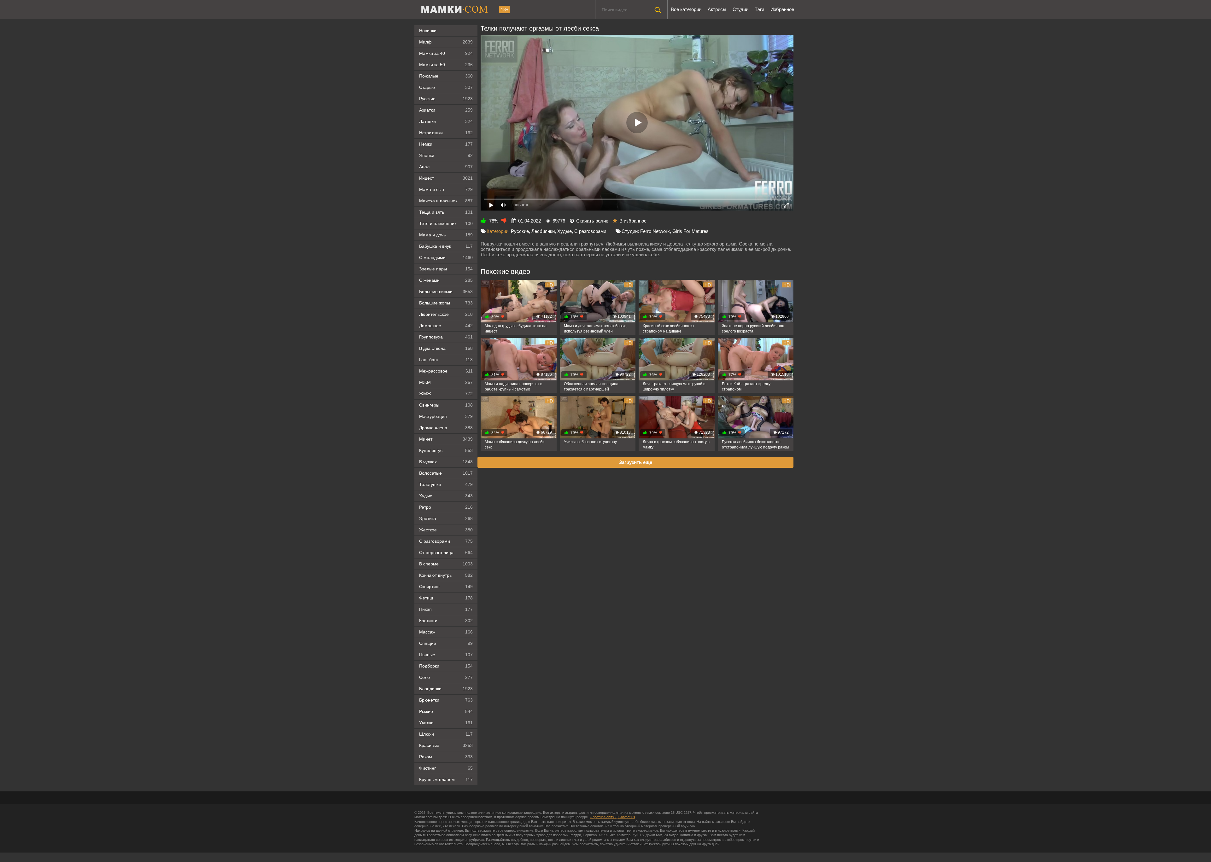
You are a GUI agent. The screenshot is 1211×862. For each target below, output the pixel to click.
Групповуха (446, 336)
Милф (446, 41)
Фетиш (446, 597)
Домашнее (446, 325)
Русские (446, 98)
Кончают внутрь (446, 575)
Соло (446, 677)
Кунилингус (446, 450)
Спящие (446, 643)
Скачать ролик (592, 220)
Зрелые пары (446, 268)
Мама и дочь (446, 234)
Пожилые (446, 75)
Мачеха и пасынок (446, 200)
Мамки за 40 (446, 53)
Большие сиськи (446, 291)
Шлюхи (446, 734)
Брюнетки (446, 700)
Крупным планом (446, 779)
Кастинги (446, 620)
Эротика (446, 518)
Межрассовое (446, 370)
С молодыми (446, 257)
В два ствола (446, 348)
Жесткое (446, 529)
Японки (446, 155)
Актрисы (717, 9)
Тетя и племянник (446, 223)
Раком (446, 756)
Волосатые (446, 473)
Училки (446, 722)
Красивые (446, 745)
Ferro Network (655, 231)
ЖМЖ (446, 393)
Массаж (446, 631)
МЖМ (446, 382)
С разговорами (446, 541)
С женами (446, 280)
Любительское (446, 314)
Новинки (427, 30)
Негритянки (446, 132)
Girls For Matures (690, 231)
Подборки (446, 665)
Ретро (446, 507)
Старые (446, 87)
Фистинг (446, 768)
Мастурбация (446, 416)
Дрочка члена (446, 427)
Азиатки (446, 110)
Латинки (446, 121)
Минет (446, 439)
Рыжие (446, 711)
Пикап (446, 609)
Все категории (686, 9)
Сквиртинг (446, 586)
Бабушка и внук (446, 246)
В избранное (632, 220)
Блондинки (446, 688)
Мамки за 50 (446, 64)
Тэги (759, 9)
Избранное (782, 9)
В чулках (446, 461)
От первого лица (446, 552)
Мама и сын (446, 189)
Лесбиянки (543, 231)
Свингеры (446, 405)
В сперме (446, 563)
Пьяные (446, 654)
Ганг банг (446, 359)
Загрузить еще (635, 462)
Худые (446, 495)
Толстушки (446, 484)
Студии (740, 9)
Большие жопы (446, 302)
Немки (446, 144)
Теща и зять (446, 212)
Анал (446, 166)
